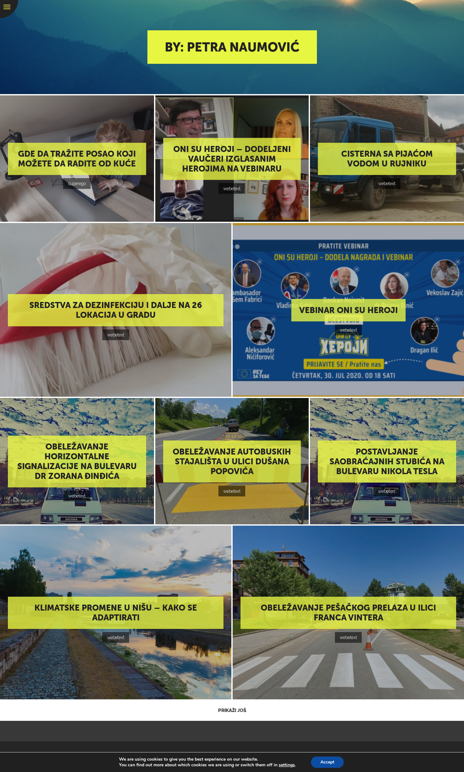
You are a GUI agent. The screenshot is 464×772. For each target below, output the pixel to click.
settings (287, 765)
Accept (327, 762)
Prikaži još (232, 710)
